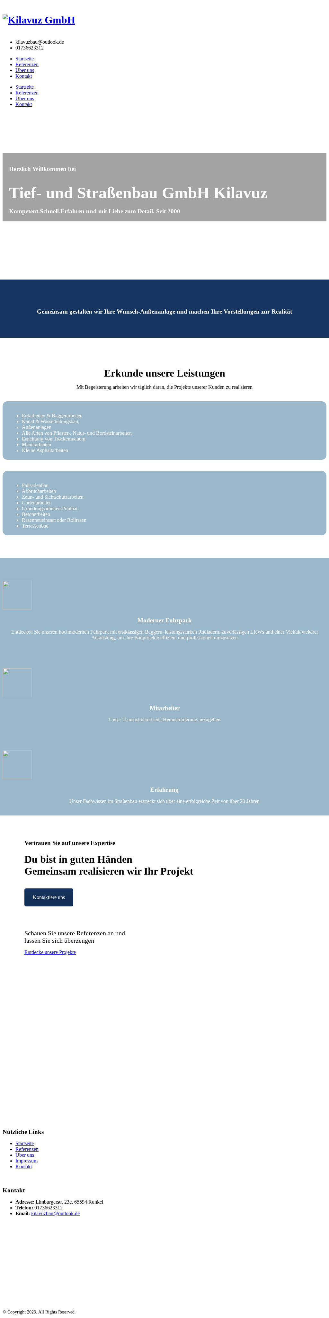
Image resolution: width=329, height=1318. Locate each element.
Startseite (24, 58)
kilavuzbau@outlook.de (55, 1213)
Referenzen (27, 64)
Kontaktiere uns (49, 897)
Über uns (24, 70)
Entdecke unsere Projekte (50, 952)
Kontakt (23, 76)
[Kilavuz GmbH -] (39, 20)
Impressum (26, 1160)
